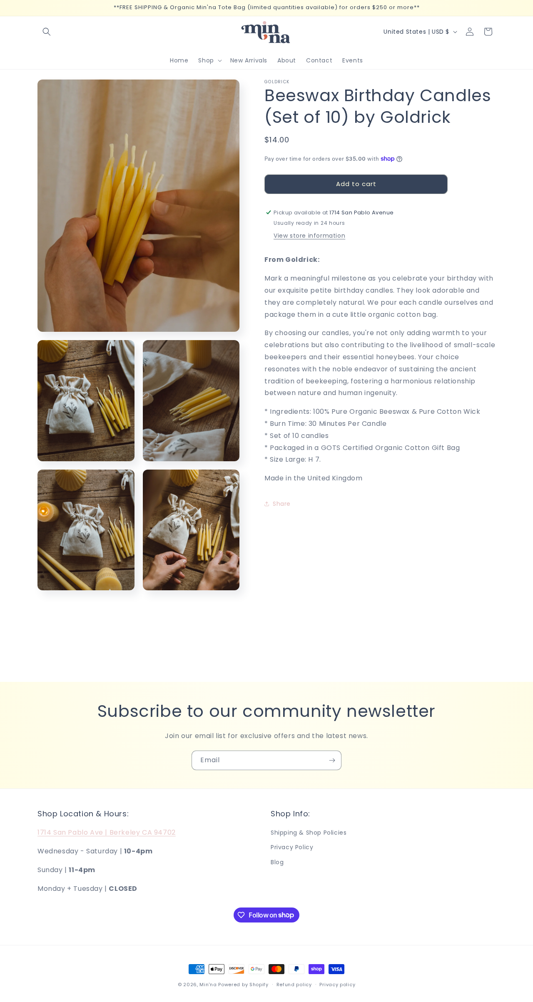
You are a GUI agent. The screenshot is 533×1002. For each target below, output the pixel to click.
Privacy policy (337, 984)
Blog (277, 862)
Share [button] (282, 504)
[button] (46, 31)
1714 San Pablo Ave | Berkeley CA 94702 (106, 832)
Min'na (208, 984)
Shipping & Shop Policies (308, 832)
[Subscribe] (332, 760)
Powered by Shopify (243, 984)
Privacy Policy (292, 847)
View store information (309, 235)
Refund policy (294, 984)
